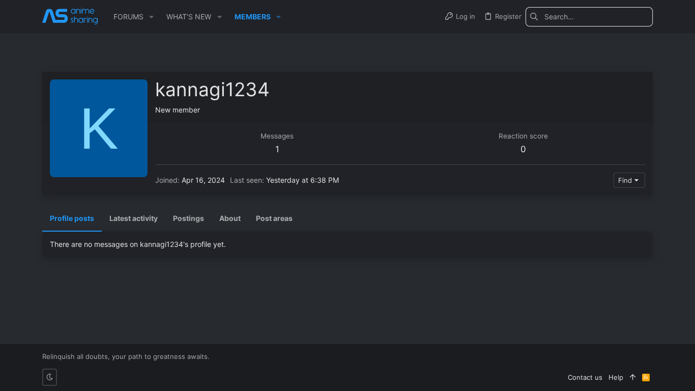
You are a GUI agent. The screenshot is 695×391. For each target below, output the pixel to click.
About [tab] (230, 218)
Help (616, 377)
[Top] (632, 377)
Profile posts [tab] (72, 218)
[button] (151, 17)
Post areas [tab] (274, 218)
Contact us (585, 377)
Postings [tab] (188, 218)
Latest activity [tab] (133, 218)
